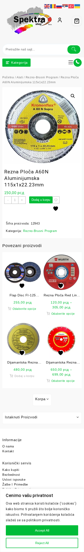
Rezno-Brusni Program (40, 77)
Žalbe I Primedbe (15, 484)
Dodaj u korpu (41, 200)
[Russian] (59, 6)
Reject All (42, 543)
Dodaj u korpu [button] (24, 376)
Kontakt (8, 451)
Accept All (42, 530)
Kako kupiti (10, 470)
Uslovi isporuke (13, 479)
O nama (8, 446)
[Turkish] (71, 6)
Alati (19, 77)
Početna (8, 77)
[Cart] (77, 21)
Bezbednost (11, 474)
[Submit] (73, 49)
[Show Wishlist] (43, 21)
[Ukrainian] (77, 6)
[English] (47, 6)
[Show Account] (59, 21)
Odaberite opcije (24, 309)
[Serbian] (65, 6)
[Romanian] (53, 6)
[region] (42, 520)
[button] (73, 96)
